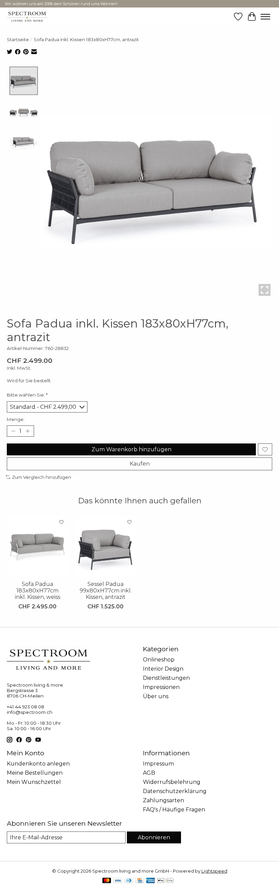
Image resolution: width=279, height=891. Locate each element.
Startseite (18, 39)
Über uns (155, 696)
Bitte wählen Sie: (27, 395)
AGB (149, 773)
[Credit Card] (139, 881)
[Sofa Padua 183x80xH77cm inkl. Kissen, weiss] (37, 546)
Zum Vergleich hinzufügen (41, 477)
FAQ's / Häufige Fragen (174, 809)
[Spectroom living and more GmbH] (27, 16)
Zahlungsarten (163, 800)
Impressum (158, 763)
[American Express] (150, 881)
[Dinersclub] (128, 881)
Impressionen (161, 687)
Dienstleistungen (166, 678)
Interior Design (163, 669)
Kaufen (140, 463)
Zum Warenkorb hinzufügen (131, 449)
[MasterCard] (106, 881)
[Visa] (117, 881)
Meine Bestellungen (35, 773)
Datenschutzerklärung (175, 791)
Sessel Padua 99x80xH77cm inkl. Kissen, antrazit (106, 590)
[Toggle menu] (265, 16)
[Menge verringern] (13, 431)
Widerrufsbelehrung (171, 782)
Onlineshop (159, 659)
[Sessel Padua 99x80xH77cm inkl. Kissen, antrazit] (105, 546)
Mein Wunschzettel (34, 782)
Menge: (15, 419)
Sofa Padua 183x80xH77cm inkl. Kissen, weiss (37, 590)
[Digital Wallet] (165, 881)
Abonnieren (154, 837)
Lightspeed (214, 871)
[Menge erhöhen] (27, 431)
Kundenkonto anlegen (38, 763)
